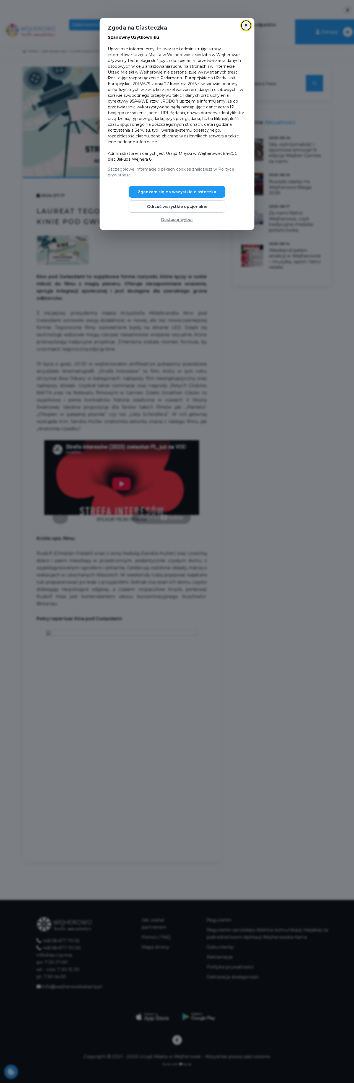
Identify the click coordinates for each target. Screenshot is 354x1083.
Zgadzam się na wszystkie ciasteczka (177, 191)
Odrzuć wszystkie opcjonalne (177, 206)
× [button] (246, 25)
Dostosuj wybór (177, 219)
